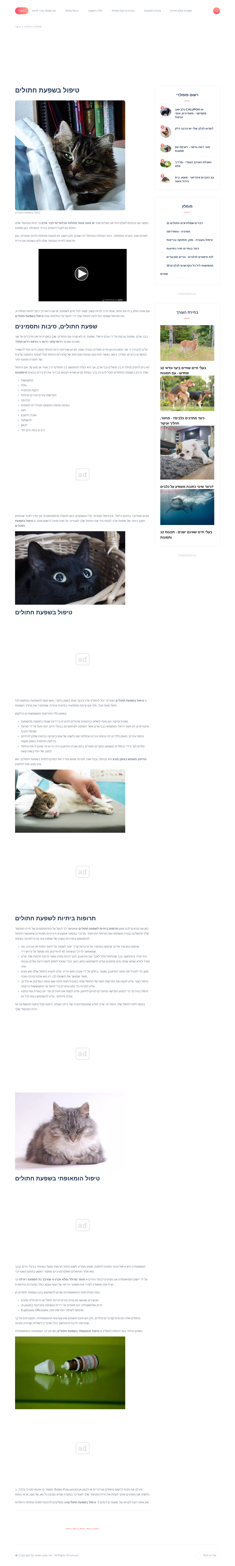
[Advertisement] (117, 58)
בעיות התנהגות (152, 10)
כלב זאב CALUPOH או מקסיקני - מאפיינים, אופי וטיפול (190, 113)
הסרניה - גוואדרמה (178, 231)
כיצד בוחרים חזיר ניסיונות (183, 248)
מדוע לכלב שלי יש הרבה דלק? (194, 128)
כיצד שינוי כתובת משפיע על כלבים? (187, 487)
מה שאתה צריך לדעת (44, 10)
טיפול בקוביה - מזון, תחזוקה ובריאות (190, 239)
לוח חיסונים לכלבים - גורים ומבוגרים (190, 256)
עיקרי (22, 10)
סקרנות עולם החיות (181, 10)
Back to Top (209, 1555)
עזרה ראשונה (95, 10)
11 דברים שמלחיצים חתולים (185, 223)
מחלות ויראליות (32, 26)
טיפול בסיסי (71, 10)
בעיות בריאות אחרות (123, 10)
